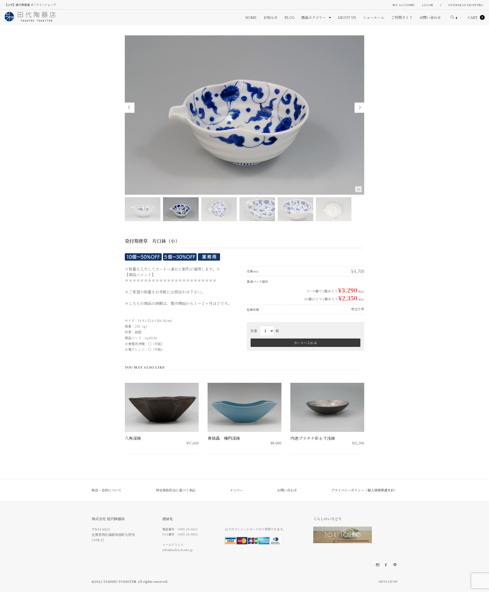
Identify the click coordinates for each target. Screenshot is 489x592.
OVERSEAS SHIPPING (465, 5)
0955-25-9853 (188, 534)
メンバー (236, 490)
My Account (404, 5)
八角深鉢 (133, 438)
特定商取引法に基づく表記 (176, 490)
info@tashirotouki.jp (177, 549)
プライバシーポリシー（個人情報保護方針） (364, 490)
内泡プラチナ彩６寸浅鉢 (312, 438)
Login (427, 5)
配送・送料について (106, 490)
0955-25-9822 (188, 529)
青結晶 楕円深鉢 (224, 438)
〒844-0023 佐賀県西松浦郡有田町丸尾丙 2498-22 (113, 534)
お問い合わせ (287, 490)
